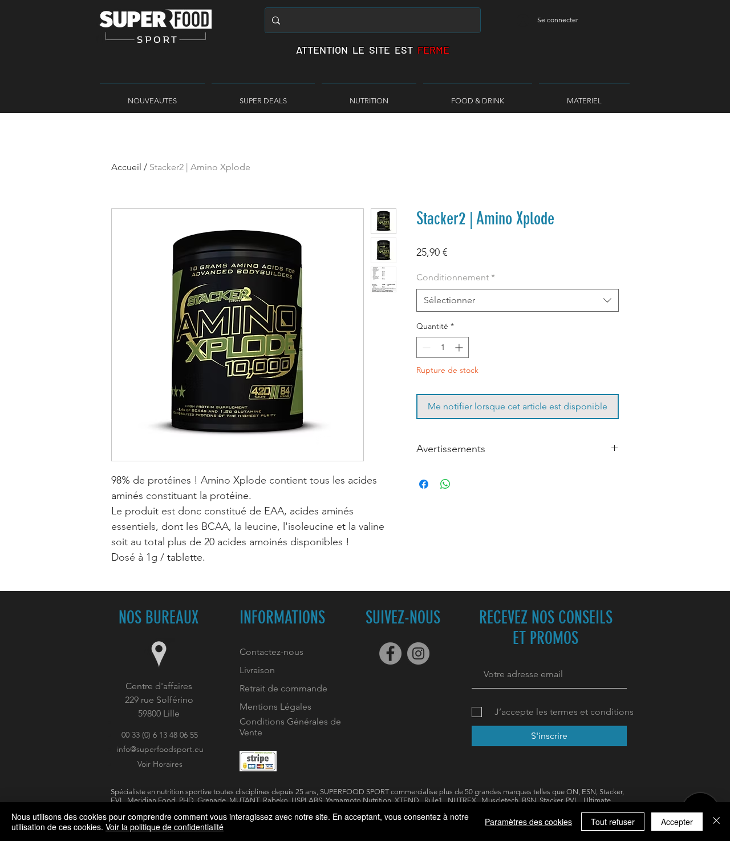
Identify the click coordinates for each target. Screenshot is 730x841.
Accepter (677, 821)
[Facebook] (390, 653)
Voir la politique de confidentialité (165, 826)
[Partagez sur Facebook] (424, 484)
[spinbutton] (442, 347)
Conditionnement (455, 277)
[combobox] (517, 300)
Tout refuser (613, 821)
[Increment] (460, 347)
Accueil (126, 167)
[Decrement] (425, 347)
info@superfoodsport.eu (160, 749)
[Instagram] (418, 653)
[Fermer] (716, 821)
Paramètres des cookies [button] (528, 821)
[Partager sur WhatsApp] (445, 484)
